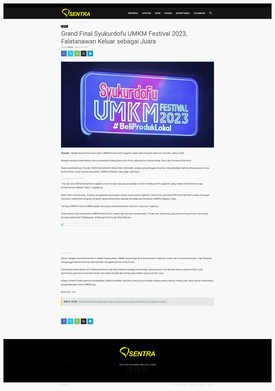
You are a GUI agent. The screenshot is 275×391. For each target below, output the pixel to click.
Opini (157, 13)
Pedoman (193, 385)
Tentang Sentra (180, 385)
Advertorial (183, 13)
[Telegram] (90, 53)
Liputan (146, 13)
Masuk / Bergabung (190, 5)
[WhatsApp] (77, 53)
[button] (210, 13)
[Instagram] (207, 5)
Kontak (202, 385)
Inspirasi (133, 13)
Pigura (168, 13)
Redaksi (211, 385)
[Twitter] (212, 5)
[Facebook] (202, 5)
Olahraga (199, 13)
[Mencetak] (84, 53)
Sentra (70, 47)
